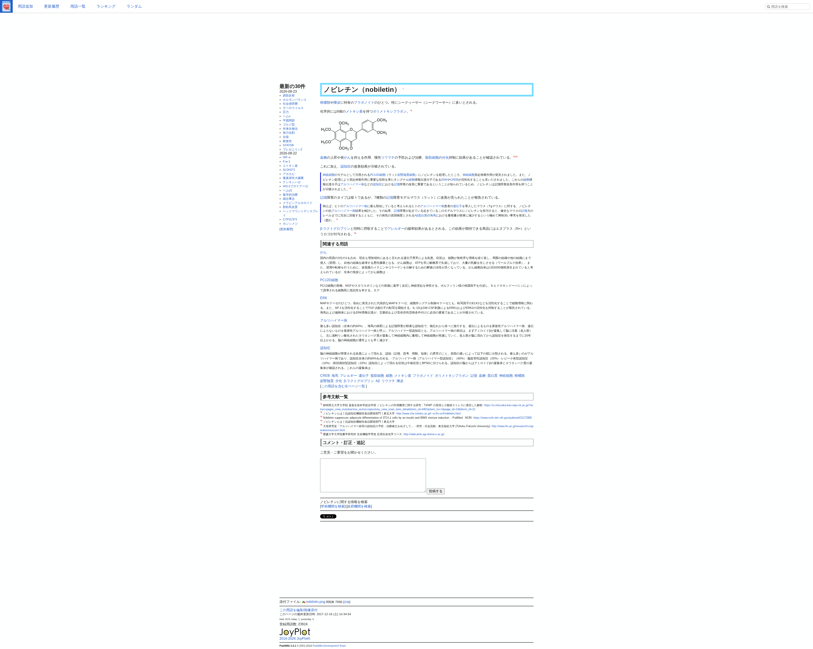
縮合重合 (289, 198)
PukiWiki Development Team (329, 645)
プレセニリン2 (292, 149)
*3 (516, 156)
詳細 (347, 602)
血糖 (323, 157)
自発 (286, 137)
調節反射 (289, 95)
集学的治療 (290, 194)
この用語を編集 (291, 610)
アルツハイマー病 (352, 184)
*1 (411, 110)
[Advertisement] (406, 46)
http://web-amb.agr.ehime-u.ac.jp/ (424, 434)
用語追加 (25, 6)
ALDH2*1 (289, 169)
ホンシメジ (290, 223)
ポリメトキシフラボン (390, 111)
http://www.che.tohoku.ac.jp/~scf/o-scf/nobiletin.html (428, 413)
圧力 (286, 112)
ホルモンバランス (295, 99)
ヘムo (286, 116)
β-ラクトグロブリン (335, 228)
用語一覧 (78, 6)
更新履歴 (51, 6)
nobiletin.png (315, 602)
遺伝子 (457, 206)
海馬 (433, 215)
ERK (444, 179)
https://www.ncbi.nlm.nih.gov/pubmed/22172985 (502, 417)
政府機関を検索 (359, 506)
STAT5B (288, 145)
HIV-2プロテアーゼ (295, 186)
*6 (355, 233)
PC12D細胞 (378, 174)
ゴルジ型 (289, 124)
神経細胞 (329, 174)
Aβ (416, 215)
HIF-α (286, 157)
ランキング (106, 6)
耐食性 (287, 141)
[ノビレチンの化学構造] (354, 134)
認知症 (345, 166)
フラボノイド (364, 102)
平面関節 (289, 120)
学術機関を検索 (333, 506)
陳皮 (337, 102)
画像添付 (311, 610)
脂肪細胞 (432, 157)
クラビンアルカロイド (297, 203)
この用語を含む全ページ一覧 (343, 386)
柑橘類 (325, 102)
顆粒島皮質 (290, 207)
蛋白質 (422, 215)
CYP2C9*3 (290, 219)
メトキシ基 (354, 111)
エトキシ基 (290, 165)
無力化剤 (289, 132)
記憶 (397, 184)
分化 (445, 157)
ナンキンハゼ (292, 182)
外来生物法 (290, 128)
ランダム (134, 6)
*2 (514, 156)
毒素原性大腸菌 (293, 178)
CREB (454, 179)
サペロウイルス (293, 108)
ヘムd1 (287, 190)
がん (347, 157)
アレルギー (395, 228)
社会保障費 (290, 103)
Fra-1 (286, 161)
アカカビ (289, 174)
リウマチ (388, 157)
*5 (337, 219)
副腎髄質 (403, 174)
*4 (350, 188)
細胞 (412, 174)
